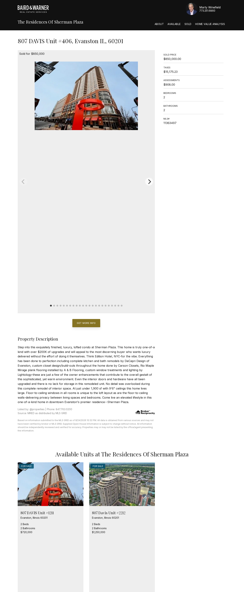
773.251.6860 (207, 10)
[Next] (149, 182)
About (159, 24)
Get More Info (86, 323)
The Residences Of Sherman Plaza (50, 21)
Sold (188, 24)
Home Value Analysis (210, 24)
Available (174, 24)
